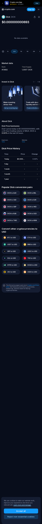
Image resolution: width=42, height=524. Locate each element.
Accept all (21, 511)
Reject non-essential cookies (20, 517)
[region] (21, 510)
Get (37, 3)
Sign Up (31, 9)
